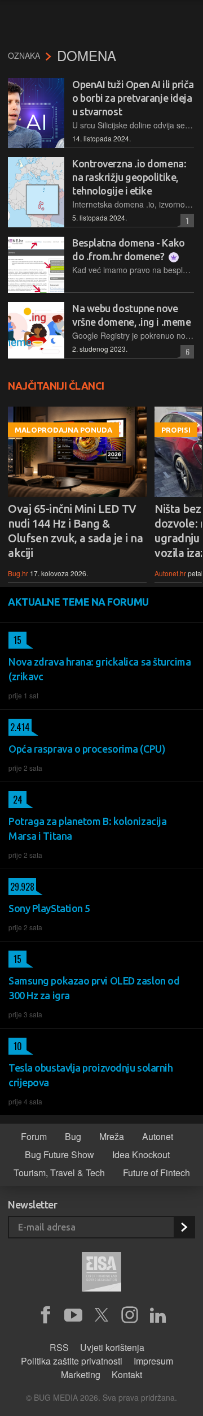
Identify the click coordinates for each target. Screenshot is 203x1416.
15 (14, 640)
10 (15, 1046)
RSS (59, 1347)
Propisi (176, 430)
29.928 (21, 886)
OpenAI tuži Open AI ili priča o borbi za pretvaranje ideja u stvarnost (133, 98)
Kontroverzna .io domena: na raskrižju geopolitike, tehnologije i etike (129, 177)
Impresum (153, 1360)
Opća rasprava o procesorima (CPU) (86, 748)
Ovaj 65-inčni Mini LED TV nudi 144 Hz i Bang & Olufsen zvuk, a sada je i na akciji (75, 530)
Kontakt (127, 1374)
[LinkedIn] (158, 1315)
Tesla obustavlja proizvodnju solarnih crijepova (90, 1075)
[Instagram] (129, 1315)
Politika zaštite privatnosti (71, 1360)
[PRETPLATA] (184, 1227)
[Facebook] (45, 1315)
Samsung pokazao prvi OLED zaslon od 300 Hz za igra (93, 988)
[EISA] (101, 1273)
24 (15, 799)
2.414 (19, 727)
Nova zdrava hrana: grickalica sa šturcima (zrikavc (99, 669)
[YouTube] (73, 1315)
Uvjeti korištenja (112, 1347)
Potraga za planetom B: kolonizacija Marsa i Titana (87, 828)
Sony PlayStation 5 (49, 908)
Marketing (80, 1374)
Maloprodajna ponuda (63, 430)
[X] (101, 1315)
